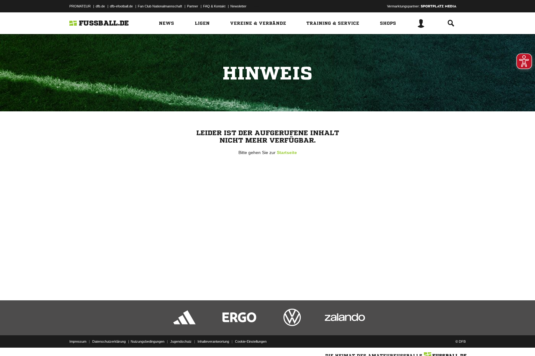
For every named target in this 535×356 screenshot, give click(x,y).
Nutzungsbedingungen (147, 341)
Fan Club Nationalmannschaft (160, 6)
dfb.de (100, 6)
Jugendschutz (181, 341)
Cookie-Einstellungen (251, 341)
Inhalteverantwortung (213, 341)
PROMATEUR (80, 6)
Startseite (287, 152)
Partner (192, 6)
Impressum (77, 341)
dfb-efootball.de (121, 6)
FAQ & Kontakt (214, 6)
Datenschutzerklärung (109, 341)
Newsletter (238, 6)
